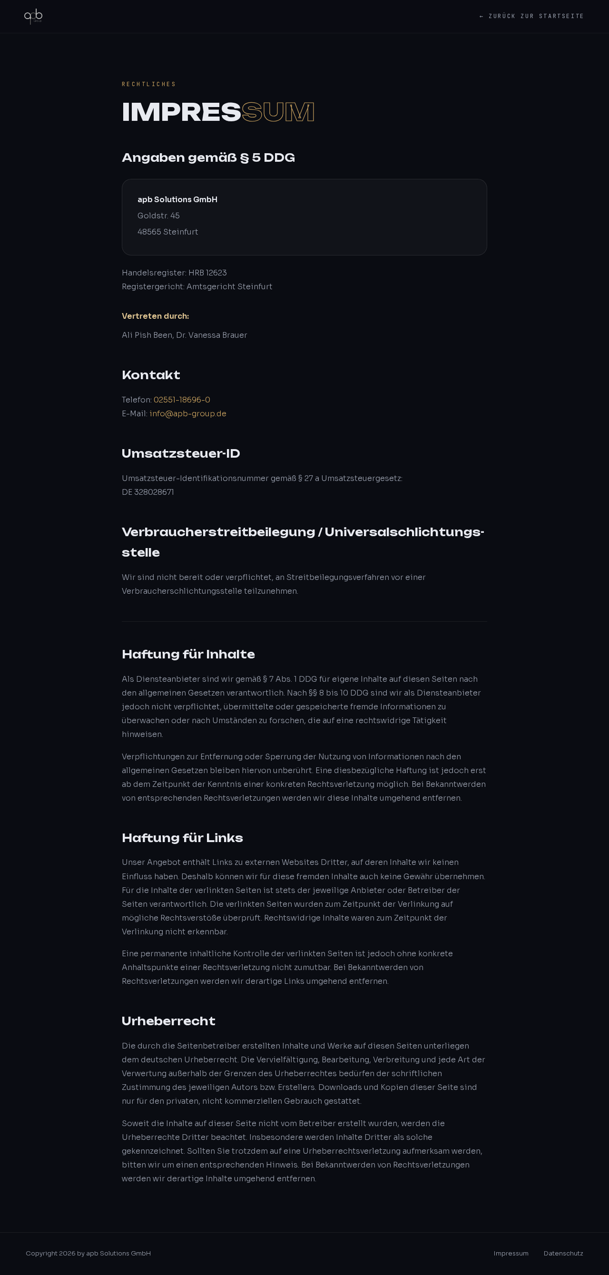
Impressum (511, 1253)
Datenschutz (563, 1253)
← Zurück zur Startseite (532, 16)
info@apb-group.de (187, 414)
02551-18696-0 (182, 400)
